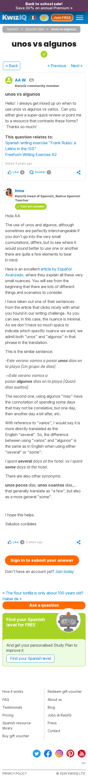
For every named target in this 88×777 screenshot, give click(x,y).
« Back (12, 65)
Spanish (12, 29)
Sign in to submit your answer (42, 560)
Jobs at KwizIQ (59, 715)
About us (55, 699)
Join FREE (62, 17)
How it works (12, 691)
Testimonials (12, 707)
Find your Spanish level (30, 658)
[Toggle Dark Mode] (44, 17)
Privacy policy (14, 773)
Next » (77, 65)
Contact (54, 731)
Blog (51, 707)
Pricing (7, 715)
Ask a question (44, 605)
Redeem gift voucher (65, 691)
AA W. (21, 80)
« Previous (56, 65)
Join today (64, 571)
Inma (19, 190)
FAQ (5, 699)
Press (52, 723)
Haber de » (12, 599)
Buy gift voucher (15, 736)
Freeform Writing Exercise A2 (31, 154)
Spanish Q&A (34, 29)
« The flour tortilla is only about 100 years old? (42, 593)
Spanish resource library (16, 725)
